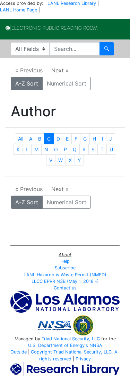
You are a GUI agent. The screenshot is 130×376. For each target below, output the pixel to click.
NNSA (95, 345)
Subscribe (65, 267)
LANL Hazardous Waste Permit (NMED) (65, 274)
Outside (18, 352)
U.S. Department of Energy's (58, 345)
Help (65, 261)
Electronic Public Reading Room (51, 28)
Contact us (65, 287)
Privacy (83, 358)
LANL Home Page (18, 9)
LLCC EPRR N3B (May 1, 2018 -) (65, 281)
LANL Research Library (71, 3)
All (20, 139)
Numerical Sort (66, 83)
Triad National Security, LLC (71, 338)
